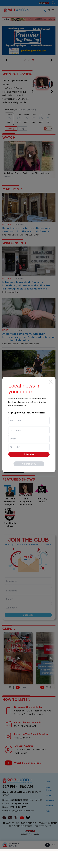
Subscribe (29, 454)
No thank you (29, 463)
